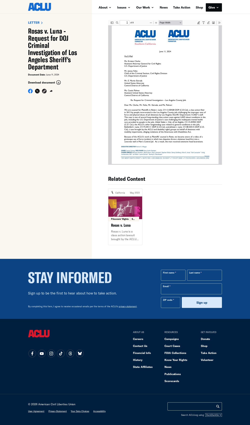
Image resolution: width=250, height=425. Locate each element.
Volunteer (207, 359)
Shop (199, 7)
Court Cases (172, 345)
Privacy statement (57, 411)
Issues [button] (122, 7)
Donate (205, 338)
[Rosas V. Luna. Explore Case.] (125, 217)
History (137, 359)
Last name (194, 272)
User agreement (36, 411)
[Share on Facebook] (30, 92)
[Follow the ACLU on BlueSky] (80, 353)
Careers (138, 338)
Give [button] (212, 7)
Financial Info (142, 352)
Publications (172, 374)
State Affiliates (143, 366)
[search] (218, 406)
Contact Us (140, 345)
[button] (44, 91)
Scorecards (171, 381)
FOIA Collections (175, 352)
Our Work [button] (143, 7)
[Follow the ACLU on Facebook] (32, 353)
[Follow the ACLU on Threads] (70, 353)
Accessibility (99, 411)
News (164, 7)
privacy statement (128, 306)
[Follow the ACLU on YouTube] (42, 353)
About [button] (103, 7)
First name (168, 272)
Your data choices (80, 411)
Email (166, 286)
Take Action (181, 7)
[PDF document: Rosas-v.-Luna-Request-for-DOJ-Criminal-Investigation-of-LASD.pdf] (165, 92)
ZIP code (167, 300)
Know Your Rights (175, 359)
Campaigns (171, 338)
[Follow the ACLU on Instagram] (51, 353)
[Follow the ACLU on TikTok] (61, 353)
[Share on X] (37, 92)
